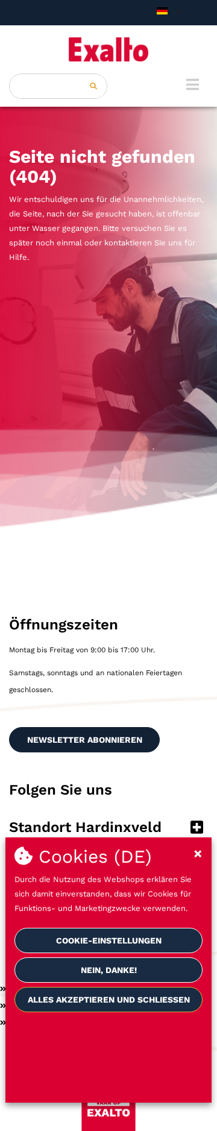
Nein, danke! (109, 970)
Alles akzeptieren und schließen (109, 999)
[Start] (108, 49)
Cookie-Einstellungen (109, 940)
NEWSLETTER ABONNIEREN (84, 740)
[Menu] (193, 84)
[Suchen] (93, 86)
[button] (108, 828)
